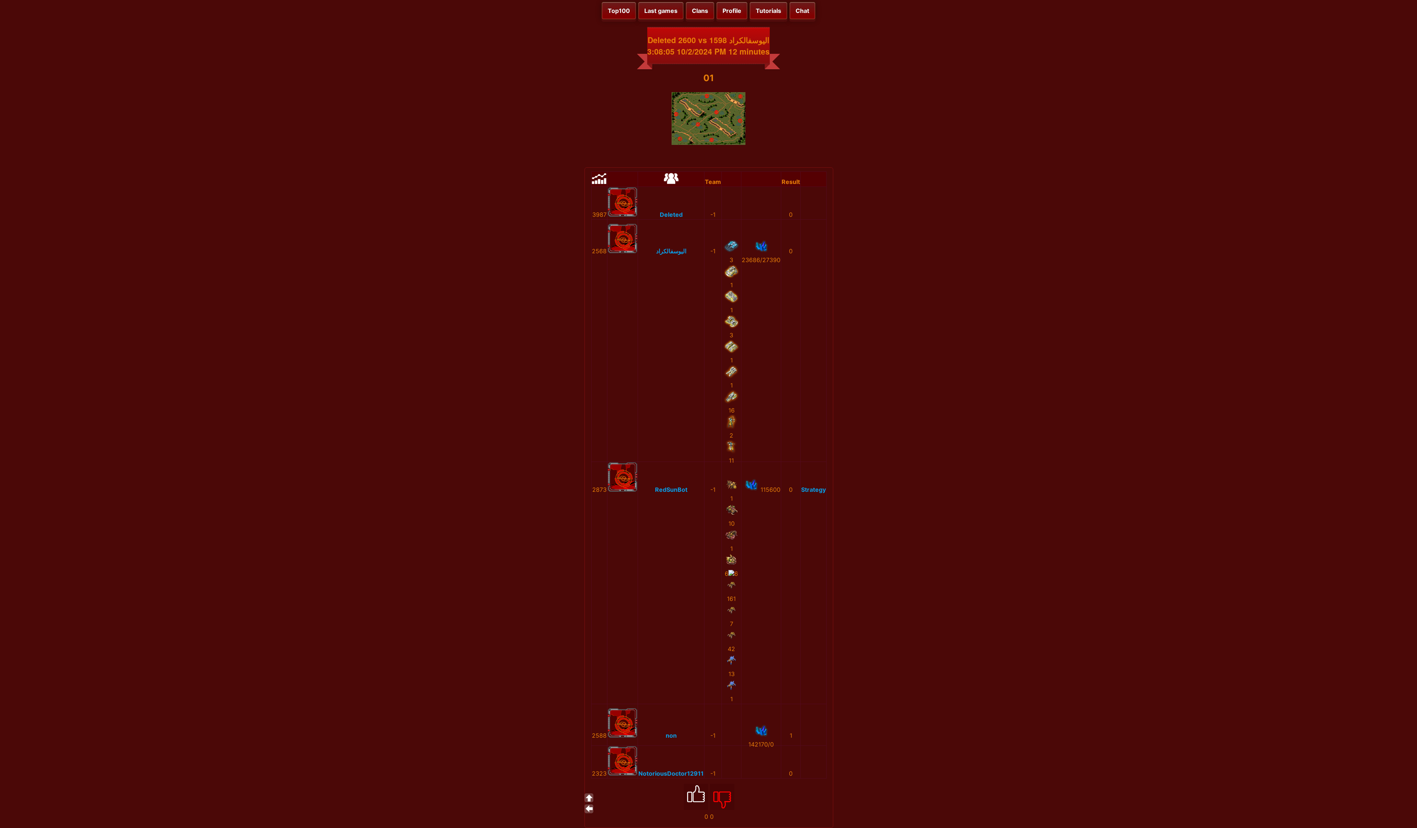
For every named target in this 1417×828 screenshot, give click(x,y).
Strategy (813, 489)
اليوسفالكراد (671, 251)
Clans (700, 10)
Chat (802, 10)
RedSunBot (671, 489)
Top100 (619, 10)
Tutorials (768, 10)
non (671, 735)
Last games (661, 10)
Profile (732, 10)
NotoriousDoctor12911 (671, 773)
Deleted (671, 214)
